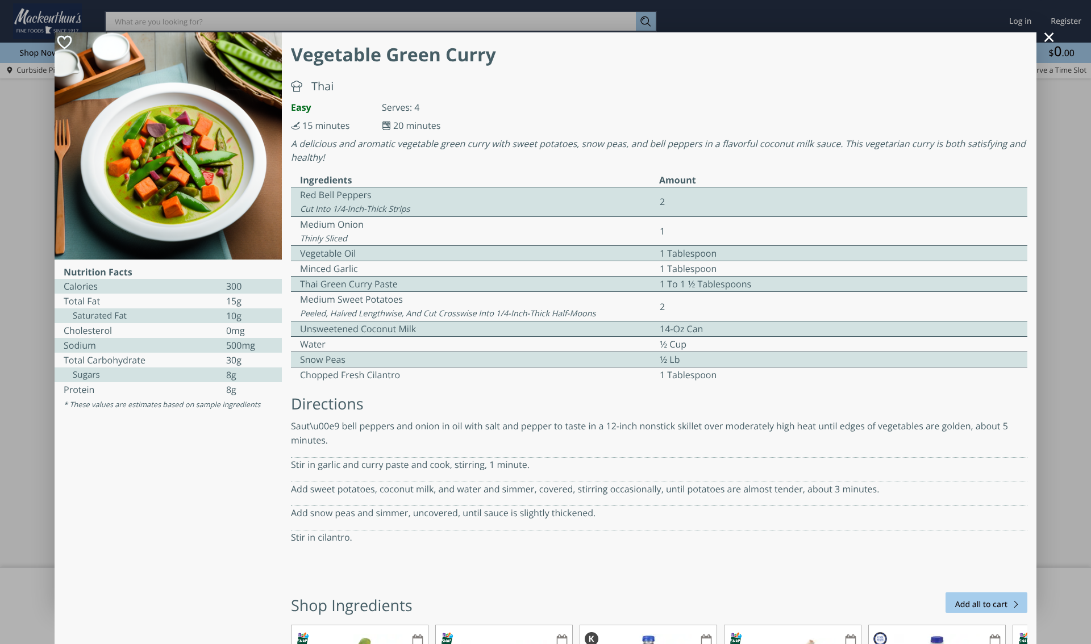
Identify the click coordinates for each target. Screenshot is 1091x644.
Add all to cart (981, 604)
